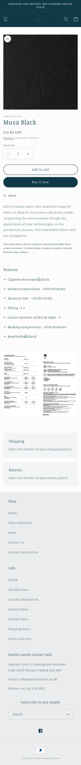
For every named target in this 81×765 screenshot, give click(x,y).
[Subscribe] (67, 714)
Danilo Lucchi (34, 758)
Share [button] (12, 195)
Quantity (9, 145)
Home (12, 513)
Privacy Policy (18, 609)
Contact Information (23, 552)
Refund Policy (18, 619)
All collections (18, 589)
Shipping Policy (19, 629)
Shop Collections (20, 522)
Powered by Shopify (50, 758)
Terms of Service (20, 639)
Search (13, 579)
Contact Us (16, 542)
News (12, 532)
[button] (5, 19)
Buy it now (40, 182)
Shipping (8, 138)
